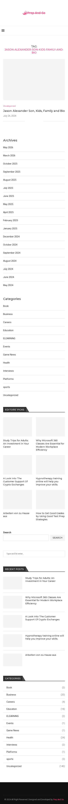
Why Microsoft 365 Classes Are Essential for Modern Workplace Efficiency (43, 600)
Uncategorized (35, 766)
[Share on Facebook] (31, 121)
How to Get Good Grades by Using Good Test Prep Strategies (50, 516)
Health (35, 737)
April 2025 (8, 212)
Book (35, 687)
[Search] (64, 30)
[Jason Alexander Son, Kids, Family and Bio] (34, 79)
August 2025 (9, 179)
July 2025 (8, 188)
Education (35, 709)
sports (35, 759)
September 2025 (11, 171)
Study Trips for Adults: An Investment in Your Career (40, 580)
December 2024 (11, 236)
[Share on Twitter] (34, 121)
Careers (35, 701)
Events (35, 723)
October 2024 (10, 244)
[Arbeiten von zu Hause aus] (12, 660)
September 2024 (11, 252)
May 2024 (8, 285)
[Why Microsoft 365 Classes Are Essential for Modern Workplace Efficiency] (12, 602)
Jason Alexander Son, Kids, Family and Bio (34, 111)
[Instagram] (38, 788)
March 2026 (9, 155)
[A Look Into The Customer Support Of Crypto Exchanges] (12, 621)
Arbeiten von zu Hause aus (40, 655)
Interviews (35, 744)
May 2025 (8, 204)
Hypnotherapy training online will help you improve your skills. (44, 637)
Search (7, 532)
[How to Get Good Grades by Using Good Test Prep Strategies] (50, 499)
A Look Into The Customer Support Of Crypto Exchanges (42, 618)
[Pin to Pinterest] (38, 121)
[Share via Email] (41, 121)
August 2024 (9, 260)
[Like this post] (27, 121)
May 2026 (8, 147)
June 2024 (8, 277)
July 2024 (8, 269)
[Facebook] (30, 788)
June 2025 (8, 196)
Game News (35, 730)
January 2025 (10, 228)
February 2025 (10, 220)
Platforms (35, 751)
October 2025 (10, 163)
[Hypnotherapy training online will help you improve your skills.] (12, 640)
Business (35, 694)
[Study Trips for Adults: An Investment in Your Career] (12, 583)
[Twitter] (34, 788)
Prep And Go (58, 799)
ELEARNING (35, 716)
